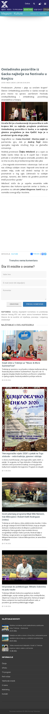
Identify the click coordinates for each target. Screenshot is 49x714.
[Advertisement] (24, 42)
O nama (5, 685)
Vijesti (3, 9)
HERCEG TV (34, 14)
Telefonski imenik (8, 681)
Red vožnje (6, 677)
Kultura (14, 254)
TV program (17, 9)
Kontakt (5, 694)
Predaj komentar (34, 304)
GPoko (4, 668)
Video (9, 9)
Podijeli (36, 254)
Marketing (6, 690)
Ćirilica (27, 4)
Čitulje (4, 663)
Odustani (14, 304)
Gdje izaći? (38, 9)
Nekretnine (28, 9)
